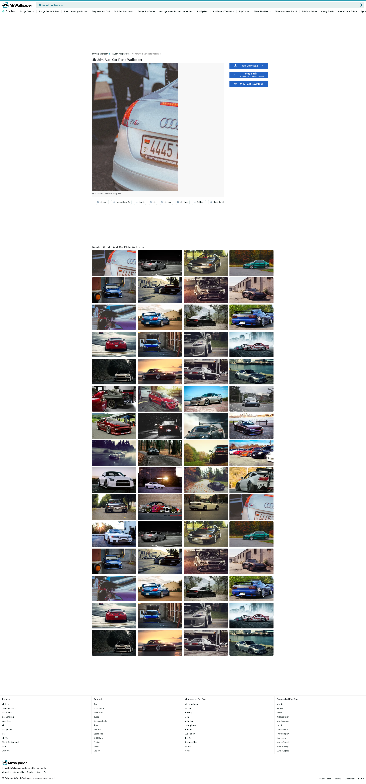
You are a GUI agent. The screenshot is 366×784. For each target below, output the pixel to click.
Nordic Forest (283, 742)
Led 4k (280, 725)
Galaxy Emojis (327, 11)
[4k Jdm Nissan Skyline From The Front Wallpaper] (114, 507)
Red (95, 704)
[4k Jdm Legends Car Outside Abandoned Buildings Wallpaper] (251, 290)
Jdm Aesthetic (101, 721)
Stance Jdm (191, 742)
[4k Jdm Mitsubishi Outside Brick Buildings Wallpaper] (160, 344)
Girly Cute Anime (309, 11)
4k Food (167, 202)
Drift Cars (98, 738)
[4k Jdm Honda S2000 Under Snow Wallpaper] (160, 426)
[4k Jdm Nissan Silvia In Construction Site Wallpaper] (160, 480)
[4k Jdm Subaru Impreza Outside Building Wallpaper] (160, 317)
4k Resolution (283, 717)
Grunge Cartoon (27, 11)
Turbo (96, 717)
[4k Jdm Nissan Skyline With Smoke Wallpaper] (206, 426)
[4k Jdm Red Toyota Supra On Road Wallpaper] (114, 344)
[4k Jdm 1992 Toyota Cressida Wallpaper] (206, 371)
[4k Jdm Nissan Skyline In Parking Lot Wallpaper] (160, 263)
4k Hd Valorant (192, 704)
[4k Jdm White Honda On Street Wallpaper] (206, 507)
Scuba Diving (283, 746)
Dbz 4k (97, 751)
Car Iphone (7, 729)
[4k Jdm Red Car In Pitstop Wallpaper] (114, 426)
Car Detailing (8, 717)
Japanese (98, 734)
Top (45, 772)
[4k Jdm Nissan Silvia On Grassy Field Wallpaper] (206, 453)
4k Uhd (188, 708)
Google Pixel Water (146, 11)
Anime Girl (98, 713)
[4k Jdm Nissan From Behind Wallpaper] (251, 317)
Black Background (10, 742)
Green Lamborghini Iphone (75, 11)
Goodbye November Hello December (175, 11)
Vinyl (187, 751)
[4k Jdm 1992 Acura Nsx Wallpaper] (160, 290)
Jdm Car (189, 721)
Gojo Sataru (244, 11)
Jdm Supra (99, 708)
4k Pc (279, 713)
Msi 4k (280, 704)
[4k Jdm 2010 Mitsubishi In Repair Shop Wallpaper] (114, 290)
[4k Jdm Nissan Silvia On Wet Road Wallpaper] (114, 453)
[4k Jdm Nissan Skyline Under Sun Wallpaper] (114, 534)
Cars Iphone (282, 729)
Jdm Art (6, 751)
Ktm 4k (188, 729)
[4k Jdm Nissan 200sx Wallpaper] (251, 480)
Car (3, 734)
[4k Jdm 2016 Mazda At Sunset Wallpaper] (160, 371)
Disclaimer (350, 779)
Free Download (249, 65)
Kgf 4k (188, 738)
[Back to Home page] (18, 5)
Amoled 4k (190, 734)
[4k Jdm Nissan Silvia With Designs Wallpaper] (251, 344)
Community (282, 738)
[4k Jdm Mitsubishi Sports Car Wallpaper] (160, 399)
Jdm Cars (6, 721)
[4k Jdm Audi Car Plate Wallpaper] (251, 507)
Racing (188, 713)
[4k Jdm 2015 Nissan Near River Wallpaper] (251, 371)
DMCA (361, 779)
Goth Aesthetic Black (124, 11)
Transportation (9, 708)
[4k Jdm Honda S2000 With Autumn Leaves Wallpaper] (206, 480)
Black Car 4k (218, 202)
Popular (30, 772)
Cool (4, 746)
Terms (338, 779)
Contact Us (18, 772)
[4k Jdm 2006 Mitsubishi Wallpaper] (251, 263)
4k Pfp (5, 738)
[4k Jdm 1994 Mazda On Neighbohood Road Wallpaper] (251, 399)
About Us (6, 772)
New (39, 772)
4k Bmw (97, 729)
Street (280, 708)
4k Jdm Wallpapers (120, 54)
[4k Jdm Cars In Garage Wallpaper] (114, 399)
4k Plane (184, 202)
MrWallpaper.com (100, 54)
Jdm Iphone (190, 725)
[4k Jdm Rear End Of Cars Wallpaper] (114, 317)
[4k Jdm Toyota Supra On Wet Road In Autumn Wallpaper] (160, 453)
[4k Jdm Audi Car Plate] (114, 263)
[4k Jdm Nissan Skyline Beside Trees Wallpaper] (206, 263)
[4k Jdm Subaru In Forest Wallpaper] (114, 371)
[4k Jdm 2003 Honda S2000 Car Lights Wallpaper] (206, 344)
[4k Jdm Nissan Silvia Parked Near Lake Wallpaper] (251, 426)
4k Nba (188, 746)
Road (96, 725)
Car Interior (7, 713)
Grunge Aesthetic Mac (49, 11)
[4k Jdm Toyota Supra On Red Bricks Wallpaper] (206, 399)
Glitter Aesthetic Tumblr (286, 11)
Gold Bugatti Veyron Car (223, 11)
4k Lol (96, 746)
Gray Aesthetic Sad (101, 11)
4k (154, 202)
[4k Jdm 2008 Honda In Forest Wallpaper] (206, 317)
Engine (97, 742)
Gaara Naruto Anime (347, 11)
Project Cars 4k (123, 202)
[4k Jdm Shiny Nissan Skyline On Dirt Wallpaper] (206, 290)
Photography (283, 734)
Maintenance (283, 721)
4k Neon (200, 202)
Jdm (187, 717)
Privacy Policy (325, 779)
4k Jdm (103, 202)
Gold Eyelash (202, 11)
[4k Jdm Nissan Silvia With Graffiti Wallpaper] (160, 507)
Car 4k (142, 202)
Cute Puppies (283, 751)
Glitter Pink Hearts (262, 11)
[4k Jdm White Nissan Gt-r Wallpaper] (114, 480)
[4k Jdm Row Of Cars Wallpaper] (251, 453)
